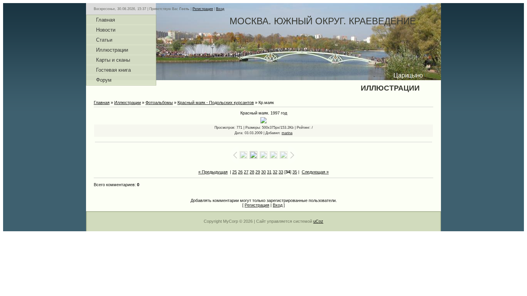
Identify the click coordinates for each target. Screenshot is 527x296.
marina (287, 133)
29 (257, 172)
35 (294, 172)
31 (269, 172)
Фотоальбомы (159, 102)
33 (281, 172)
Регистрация (203, 9)
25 (234, 172)
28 (252, 172)
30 (263, 172)
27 (246, 172)
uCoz (318, 221)
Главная (102, 102)
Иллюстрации (127, 102)
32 (275, 172)
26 (240, 172)
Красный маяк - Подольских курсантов (215, 102)
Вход (220, 9)
